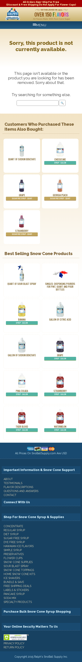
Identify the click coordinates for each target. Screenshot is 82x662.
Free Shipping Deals (17, 586)
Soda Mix (10, 598)
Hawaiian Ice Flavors (19, 546)
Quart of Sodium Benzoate (22, 159)
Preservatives (14, 554)
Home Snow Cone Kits (19, 574)
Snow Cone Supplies (18, 562)
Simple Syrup (13, 550)
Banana (22, 321)
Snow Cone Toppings (19, 570)
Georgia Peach (60, 196)
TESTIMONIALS (13, 483)
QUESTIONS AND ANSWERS (21, 491)
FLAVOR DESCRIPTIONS (18, 487)
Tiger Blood (22, 428)
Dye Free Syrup (14, 542)
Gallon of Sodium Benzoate (22, 355)
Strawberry (22, 232)
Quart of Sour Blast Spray (21, 284)
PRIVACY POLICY (14, 643)
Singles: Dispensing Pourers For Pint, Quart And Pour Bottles (60, 286)
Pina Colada (22, 392)
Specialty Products (18, 602)
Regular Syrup (14, 530)
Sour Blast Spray (16, 566)
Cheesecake (60, 161)
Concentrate (13, 526)
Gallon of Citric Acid (60, 319)
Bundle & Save (14, 582)
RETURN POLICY (14, 647)
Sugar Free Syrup (16, 538)
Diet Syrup (11, 534)
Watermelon (60, 428)
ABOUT (8, 479)
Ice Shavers (12, 578)
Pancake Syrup (14, 594)
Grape (22, 196)
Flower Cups (13, 558)
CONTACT (10, 495)
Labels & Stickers (16, 590)
